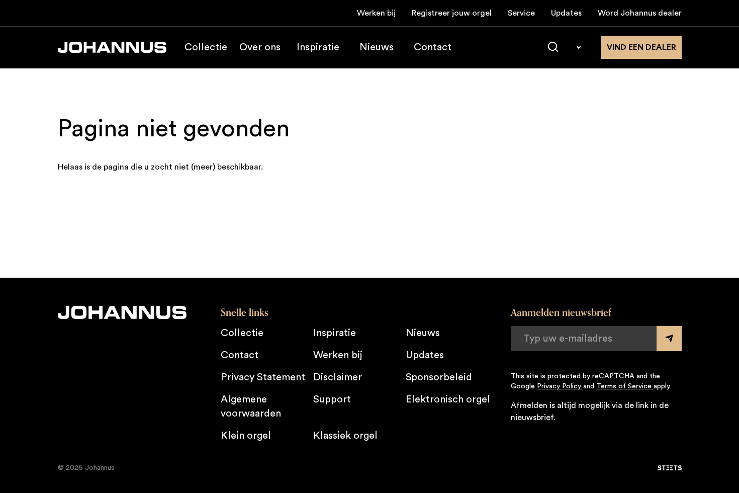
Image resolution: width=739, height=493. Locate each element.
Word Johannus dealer (640, 13)
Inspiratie (318, 47)
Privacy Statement (263, 377)
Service (521, 13)
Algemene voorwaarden (251, 406)
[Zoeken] (553, 47)
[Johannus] (112, 47)
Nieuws (376, 47)
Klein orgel (246, 436)
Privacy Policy (560, 386)
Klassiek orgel (345, 436)
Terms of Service (625, 386)
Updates (566, 13)
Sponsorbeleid (439, 377)
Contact (432, 47)
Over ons (260, 47)
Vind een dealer (641, 47)
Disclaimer (337, 377)
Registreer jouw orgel (452, 13)
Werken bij (376, 13)
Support (332, 399)
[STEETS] (670, 467)
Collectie (205, 47)
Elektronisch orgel (448, 399)
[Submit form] (669, 338)
